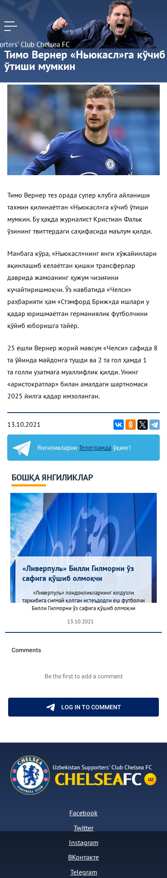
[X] (142, 424)
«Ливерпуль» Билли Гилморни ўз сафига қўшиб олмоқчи (78, 573)
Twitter (83, 827)
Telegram (83, 872)
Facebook (83, 812)
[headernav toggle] (10, 26)
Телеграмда (95, 448)
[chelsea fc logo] (13, 7)
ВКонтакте (83, 857)
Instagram (83, 842)
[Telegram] (154, 424)
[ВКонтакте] (118, 424)
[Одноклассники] (130, 424)
